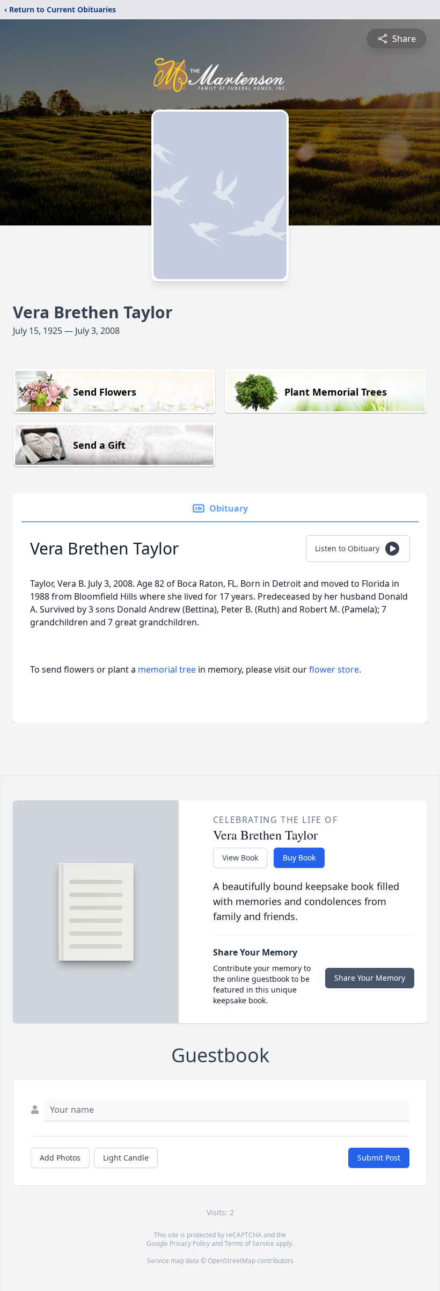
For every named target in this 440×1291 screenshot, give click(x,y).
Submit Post (378, 1158)
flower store (334, 669)
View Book (240, 857)
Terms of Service (249, 1243)
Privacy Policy (190, 1243)
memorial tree (167, 669)
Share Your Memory (369, 978)
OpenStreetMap (231, 1260)
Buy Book (299, 857)
